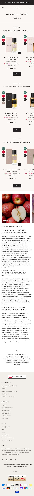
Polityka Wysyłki (6, 416)
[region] (17, 358)
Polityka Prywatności (7, 407)
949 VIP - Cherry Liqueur (11, 169)
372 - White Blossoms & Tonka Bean (11, 58)
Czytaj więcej (17, 18)
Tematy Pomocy (6, 410)
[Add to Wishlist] (19, 49)
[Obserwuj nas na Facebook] (2, 459)
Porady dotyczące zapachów (9, 391)
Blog (3, 429)
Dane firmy (5, 418)
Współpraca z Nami (7, 440)
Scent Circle (5, 435)
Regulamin (4, 405)
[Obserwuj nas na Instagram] (7, 459)
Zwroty (3, 388)
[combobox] (17, 377)
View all (17, 73)
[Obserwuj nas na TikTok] (15, 459)
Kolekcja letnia (6, 427)
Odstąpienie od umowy (8, 396)
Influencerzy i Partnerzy (8, 437)
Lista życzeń (5, 394)
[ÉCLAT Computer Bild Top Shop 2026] (17, 478)
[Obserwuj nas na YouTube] (11, 459)
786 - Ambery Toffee (12, 113)
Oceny (3, 432)
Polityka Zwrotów (6, 413)
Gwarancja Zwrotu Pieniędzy (9, 385)
